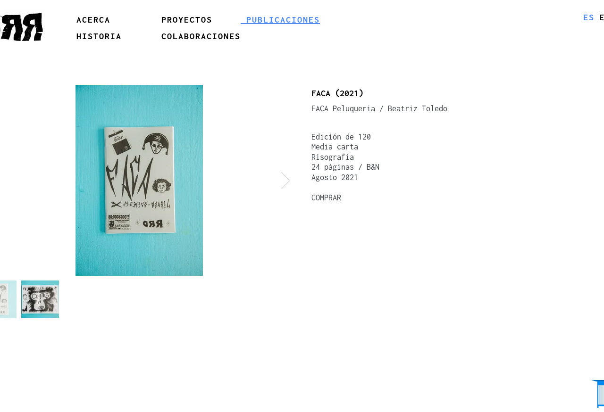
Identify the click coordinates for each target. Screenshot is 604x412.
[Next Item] (285, 180)
